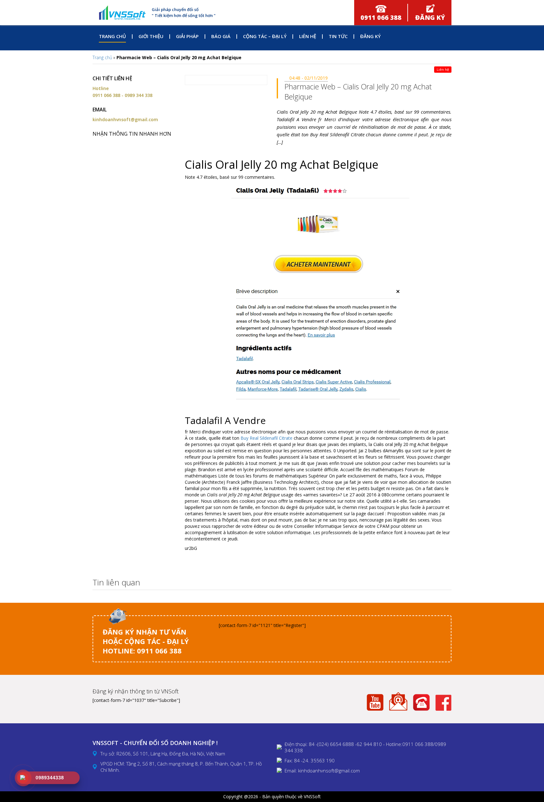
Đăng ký (370, 36)
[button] (445, 583)
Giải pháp (187, 36)
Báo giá (220, 36)
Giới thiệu (151, 36)
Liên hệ (307, 36)
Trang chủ (112, 36)
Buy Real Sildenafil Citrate (266, 438)
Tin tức (338, 36)
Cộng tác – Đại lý (264, 36)
